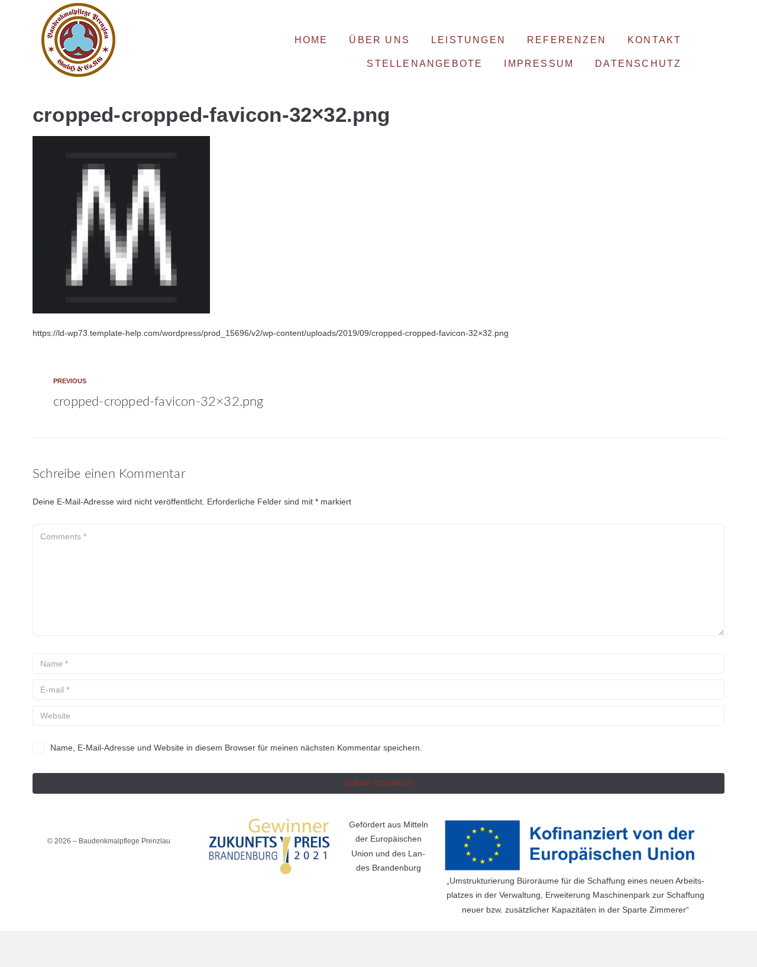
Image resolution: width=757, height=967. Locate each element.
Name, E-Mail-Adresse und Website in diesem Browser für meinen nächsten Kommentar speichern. (236, 747)
